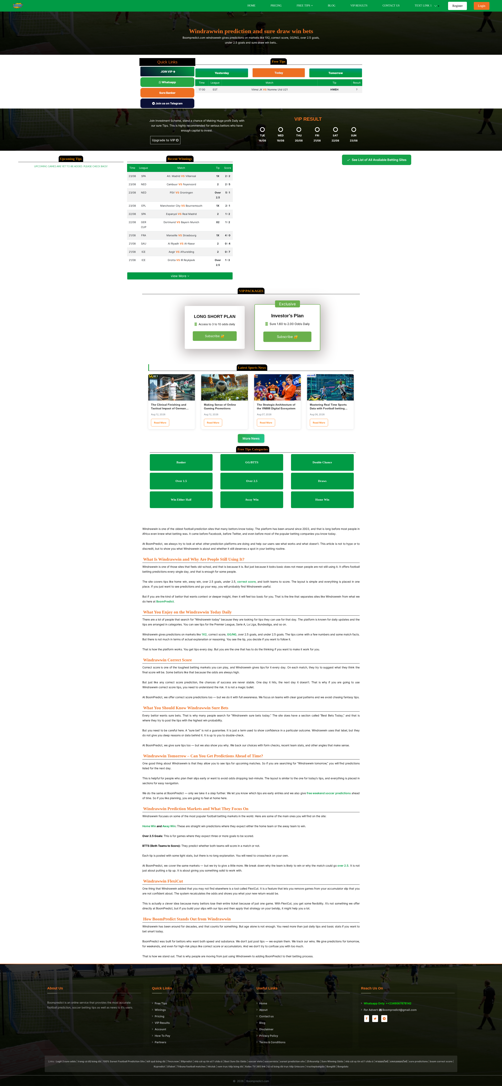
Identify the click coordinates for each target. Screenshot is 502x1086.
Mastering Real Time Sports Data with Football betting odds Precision (328, 408)
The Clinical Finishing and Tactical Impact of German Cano (168, 408)
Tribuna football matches (191, 1066)
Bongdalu (342, 1066)
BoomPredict (165, 601)
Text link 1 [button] (424, 5)
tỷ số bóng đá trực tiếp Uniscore (286, 1066)
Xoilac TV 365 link (255, 1066)
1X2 (204, 634)
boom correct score (441, 1061)
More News (251, 438)
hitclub (212, 1066)
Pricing (276, 5)
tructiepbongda (315, 1066)
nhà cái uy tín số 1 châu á (208, 1061)
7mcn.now (173, 1061)
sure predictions (418, 1061)
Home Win (149, 826)
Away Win (169, 826)
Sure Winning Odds (332, 1061)
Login (481, 5)
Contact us (266, 1016)
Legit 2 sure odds (66, 1061)
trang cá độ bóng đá (89, 1061)
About (263, 1009)
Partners (160, 1042)
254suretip (313, 1061)
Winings (160, 1009)
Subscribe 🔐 (215, 336)
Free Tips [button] (304, 5)
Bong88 (331, 1066)
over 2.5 (342, 865)
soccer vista (255, 1061)
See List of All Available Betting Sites (379, 160)
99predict (186, 1061)
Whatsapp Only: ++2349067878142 (387, 1003)
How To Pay (162, 1035)
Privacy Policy (268, 1035)
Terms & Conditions (272, 1042)
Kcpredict (159, 1066)
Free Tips (161, 1003)
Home (251, 5)
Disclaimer (266, 1029)
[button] (221, 73)
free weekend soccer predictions (329, 793)
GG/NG (231, 634)
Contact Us (391, 5)
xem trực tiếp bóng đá (230, 1066)
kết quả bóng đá (156, 1061)
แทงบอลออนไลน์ (398, 1061)
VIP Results (358, 5)
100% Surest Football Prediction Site (124, 1061)
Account (160, 1029)
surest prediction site (292, 1061)
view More (179, 276)
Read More (160, 422)
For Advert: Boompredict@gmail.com (390, 1009)
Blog (331, 5)
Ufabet (171, 1066)
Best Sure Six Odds (235, 1061)
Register (457, 5)
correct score (246, 581)
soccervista (271, 1061)
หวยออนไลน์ (381, 1061)
